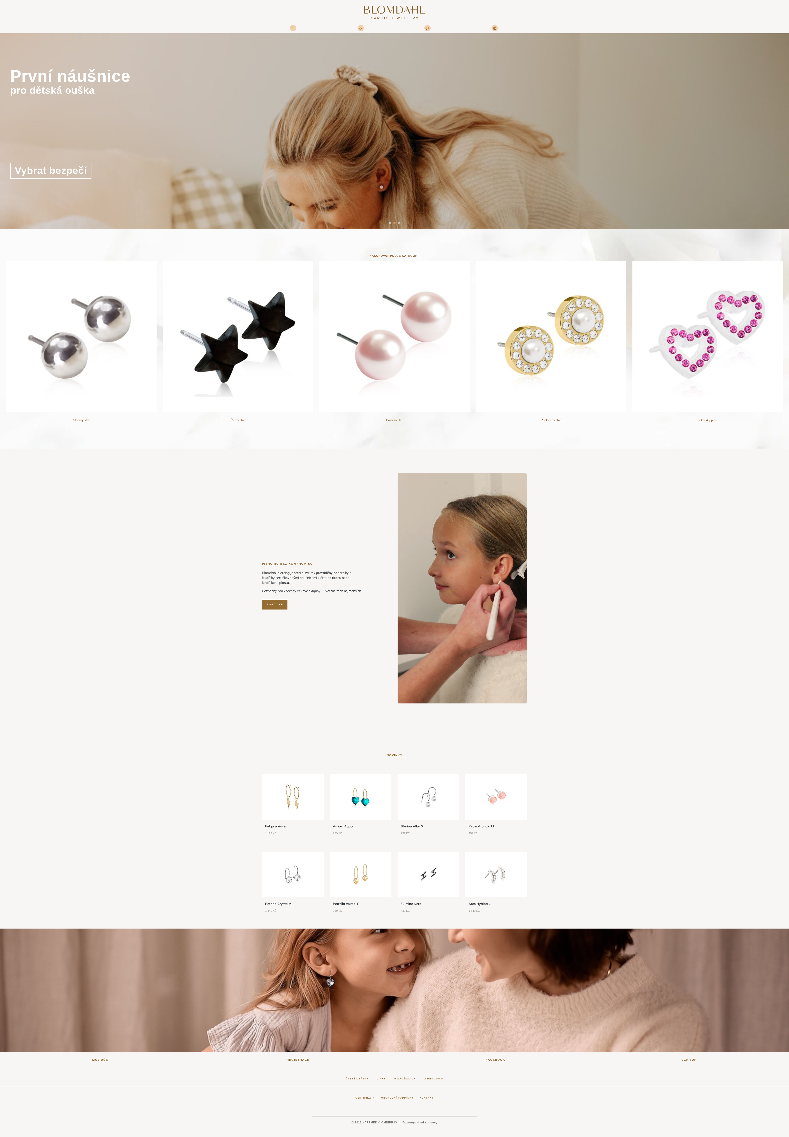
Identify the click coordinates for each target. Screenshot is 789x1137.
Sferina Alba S (412, 826)
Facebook (495, 1059)
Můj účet (101, 1059)
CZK (685, 1059)
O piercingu (433, 1078)
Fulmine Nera (411, 904)
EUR (693, 1059)
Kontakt (427, 1098)
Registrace (298, 1059)
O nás (381, 1078)
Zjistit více (275, 604)
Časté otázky (357, 1078)
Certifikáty (365, 1098)
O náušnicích (405, 1078)
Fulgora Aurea (276, 826)
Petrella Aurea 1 (345, 904)
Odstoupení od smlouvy (420, 1122)
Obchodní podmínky (397, 1098)
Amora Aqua (343, 826)
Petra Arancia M (481, 826)
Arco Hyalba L (479, 904)
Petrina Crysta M (278, 904)
